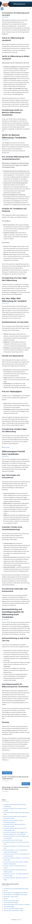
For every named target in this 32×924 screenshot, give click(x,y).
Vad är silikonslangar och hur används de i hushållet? (16, 904)
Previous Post (7, 772)
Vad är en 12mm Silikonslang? (10, 900)
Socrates (19, 919)
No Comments (5, 780)
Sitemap (5, 898)
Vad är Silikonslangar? (9, 906)
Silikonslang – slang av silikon (10, 896)
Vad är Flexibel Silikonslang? (10, 902)
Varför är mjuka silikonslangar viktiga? (13, 908)
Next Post (25, 783)
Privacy (5, 890)
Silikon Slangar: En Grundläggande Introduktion (15, 892)
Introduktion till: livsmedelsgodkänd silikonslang (15, 888)
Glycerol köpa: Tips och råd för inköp (12, 840)
